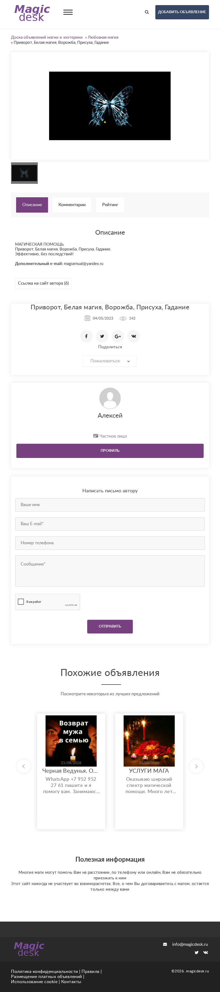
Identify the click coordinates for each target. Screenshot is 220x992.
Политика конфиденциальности (44, 971)
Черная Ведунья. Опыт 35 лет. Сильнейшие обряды (71, 771)
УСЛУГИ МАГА (149, 771)
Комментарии (72, 205)
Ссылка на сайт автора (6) (43, 283)
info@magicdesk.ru (190, 944)
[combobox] (110, 360)
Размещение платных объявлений (46, 977)
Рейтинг (110, 205)
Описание (32, 205)
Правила (91, 971)
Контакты (71, 982)
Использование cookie (34, 982)
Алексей (110, 416)
